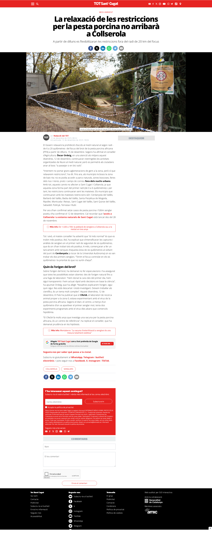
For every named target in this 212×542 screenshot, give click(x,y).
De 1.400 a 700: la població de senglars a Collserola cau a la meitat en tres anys (81, 228)
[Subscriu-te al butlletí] (149, 4)
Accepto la (61, 407)
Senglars (68, 368)
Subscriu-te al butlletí (40, 506)
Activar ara (106, 343)
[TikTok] (176, 4)
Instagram (94, 360)
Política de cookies (115, 512)
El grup (110, 495)
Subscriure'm (98, 401)
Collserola (51, 368)
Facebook (80, 360)
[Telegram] (172, 4)
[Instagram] (160, 4)
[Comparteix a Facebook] (90, 48)
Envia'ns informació (39, 509)
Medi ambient (106, 12)
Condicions (111, 506)
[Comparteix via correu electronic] (121, 48)
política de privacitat (65, 407)
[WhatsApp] (168, 4)
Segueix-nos (36, 512)
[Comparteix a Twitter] (96, 48)
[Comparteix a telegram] (115, 48)
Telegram (88, 357)
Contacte (35, 499)
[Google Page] (180, 4)
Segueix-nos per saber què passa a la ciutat (67, 352)
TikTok (105, 360)
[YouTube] (164, 4)
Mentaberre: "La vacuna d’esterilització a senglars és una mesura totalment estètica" (81, 331)
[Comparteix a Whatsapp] (109, 48)
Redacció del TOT (61, 136)
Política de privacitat (115, 509)
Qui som (34, 495)
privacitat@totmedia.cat (93, 422)
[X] (156, 4)
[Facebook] (153, 4)
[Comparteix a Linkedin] (102, 48)
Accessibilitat (36, 516)
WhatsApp (76, 357)
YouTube (77, 516)
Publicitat (35, 502)
